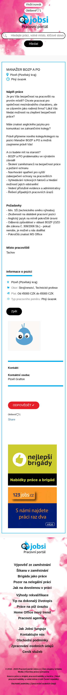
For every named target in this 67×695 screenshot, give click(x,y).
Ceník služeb (32, 652)
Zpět (14, 311)
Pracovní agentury (32, 618)
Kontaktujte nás (32, 634)
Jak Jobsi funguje (32, 629)
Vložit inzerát (33, 4)
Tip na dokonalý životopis (32, 601)
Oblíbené (33, 10)
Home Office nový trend (32, 612)
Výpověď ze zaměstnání (32, 565)
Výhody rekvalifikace (32, 595)
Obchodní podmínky (32, 640)
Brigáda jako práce (32, 576)
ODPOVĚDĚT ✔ (23, 405)
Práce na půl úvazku (32, 606)
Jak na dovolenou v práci (32, 588)
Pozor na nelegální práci (32, 582)
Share (11, 419)
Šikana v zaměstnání (32, 570)
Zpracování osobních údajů (32, 646)
